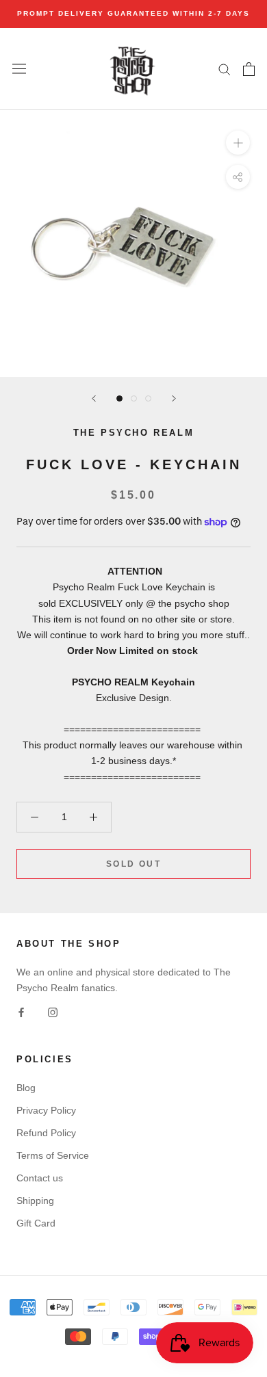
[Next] (174, 398)
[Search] (224, 69)
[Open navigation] (19, 69)
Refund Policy (46, 1132)
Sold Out (133, 864)
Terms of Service (52, 1155)
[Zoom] (238, 142)
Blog (26, 1087)
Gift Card (35, 1223)
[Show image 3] (148, 398)
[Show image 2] (134, 398)
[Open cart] (249, 69)
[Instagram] (53, 1011)
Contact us (39, 1177)
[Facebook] (21, 1011)
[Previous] (94, 398)
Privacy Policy (46, 1110)
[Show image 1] (119, 398)
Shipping (35, 1200)
